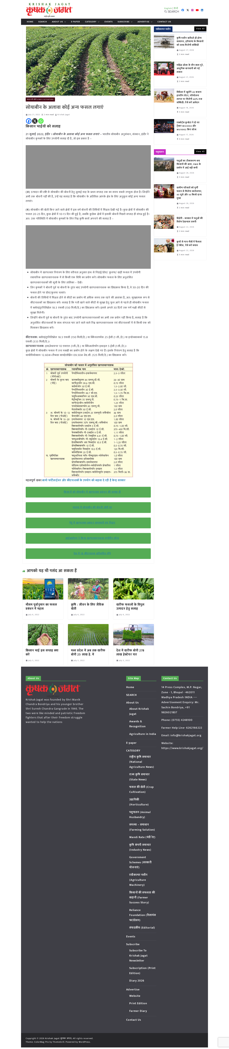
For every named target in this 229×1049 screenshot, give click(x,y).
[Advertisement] (88, 167)
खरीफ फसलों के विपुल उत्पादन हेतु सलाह (130, 606)
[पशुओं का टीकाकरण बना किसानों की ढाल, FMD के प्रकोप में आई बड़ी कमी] (164, 169)
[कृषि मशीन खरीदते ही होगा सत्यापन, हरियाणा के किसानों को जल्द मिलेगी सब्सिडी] (164, 47)
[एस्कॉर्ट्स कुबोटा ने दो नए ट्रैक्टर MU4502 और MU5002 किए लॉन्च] (164, 131)
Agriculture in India (142, 734)
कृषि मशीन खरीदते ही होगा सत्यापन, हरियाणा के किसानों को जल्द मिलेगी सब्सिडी (190, 41)
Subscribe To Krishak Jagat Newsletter (138, 955)
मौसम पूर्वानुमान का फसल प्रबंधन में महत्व (41, 606)
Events (109, 22)
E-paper (75, 22)
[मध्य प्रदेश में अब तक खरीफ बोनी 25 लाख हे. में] (88, 626)
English (168, 8)
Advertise (143, 22)
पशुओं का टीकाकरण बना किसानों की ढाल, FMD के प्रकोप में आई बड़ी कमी (189, 164)
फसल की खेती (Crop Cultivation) (40, 99)
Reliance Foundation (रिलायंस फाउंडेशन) (142, 915)
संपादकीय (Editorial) (142, 927)
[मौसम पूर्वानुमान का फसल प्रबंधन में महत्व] (43, 580)
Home (30, 22)
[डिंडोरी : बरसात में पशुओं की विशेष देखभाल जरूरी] (164, 225)
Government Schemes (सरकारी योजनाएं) (140, 862)
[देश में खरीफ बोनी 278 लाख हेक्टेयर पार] (133, 626)
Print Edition (138, 1003)
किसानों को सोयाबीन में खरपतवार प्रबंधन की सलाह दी (92, 492)
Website (134, 996)
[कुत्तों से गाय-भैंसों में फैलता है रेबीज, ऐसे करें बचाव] (164, 249)
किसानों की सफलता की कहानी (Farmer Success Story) (142, 897)
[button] (64, 22)
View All (200, 28)
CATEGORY (91, 22)
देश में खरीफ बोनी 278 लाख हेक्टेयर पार (130, 652)
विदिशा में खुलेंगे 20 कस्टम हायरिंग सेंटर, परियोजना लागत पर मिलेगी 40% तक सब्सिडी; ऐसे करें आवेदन (189, 97)
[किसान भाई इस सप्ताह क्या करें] (43, 626)
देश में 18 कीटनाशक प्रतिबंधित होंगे (92, 553)
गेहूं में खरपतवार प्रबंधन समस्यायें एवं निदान (92, 523)
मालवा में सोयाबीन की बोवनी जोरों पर (92, 507)
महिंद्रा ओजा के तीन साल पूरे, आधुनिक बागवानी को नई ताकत (190, 68)
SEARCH (42, 22)
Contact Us (164, 22)
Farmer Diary (138, 1011)
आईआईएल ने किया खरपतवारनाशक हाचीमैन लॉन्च (92, 538)
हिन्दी (176, 8)
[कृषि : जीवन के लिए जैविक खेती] (88, 580)
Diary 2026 (136, 980)
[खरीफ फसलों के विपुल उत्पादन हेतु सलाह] (133, 580)
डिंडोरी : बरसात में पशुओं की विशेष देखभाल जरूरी (190, 220)
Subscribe (123, 22)
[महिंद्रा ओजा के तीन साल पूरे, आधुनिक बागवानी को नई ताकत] (164, 74)
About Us (57, 22)
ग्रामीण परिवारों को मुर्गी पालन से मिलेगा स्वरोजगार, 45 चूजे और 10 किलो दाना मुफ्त (189, 193)
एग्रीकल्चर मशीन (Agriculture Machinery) (138, 880)
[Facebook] (28, 121)
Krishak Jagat (63, 114)
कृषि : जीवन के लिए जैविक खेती (87, 606)
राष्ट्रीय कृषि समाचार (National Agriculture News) (141, 762)
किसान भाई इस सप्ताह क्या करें (42, 652)
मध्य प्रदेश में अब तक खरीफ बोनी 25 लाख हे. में (88, 652)
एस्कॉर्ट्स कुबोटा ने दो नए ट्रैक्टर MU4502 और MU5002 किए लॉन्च (188, 126)
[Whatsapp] (41, 121)
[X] (35, 121)
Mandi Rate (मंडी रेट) (142, 837)
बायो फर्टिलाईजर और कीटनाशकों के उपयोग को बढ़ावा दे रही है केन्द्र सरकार (84, 480)
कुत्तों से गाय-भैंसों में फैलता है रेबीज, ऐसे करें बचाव (189, 243)
